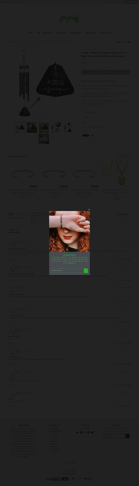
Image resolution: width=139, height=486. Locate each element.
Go (86, 270)
